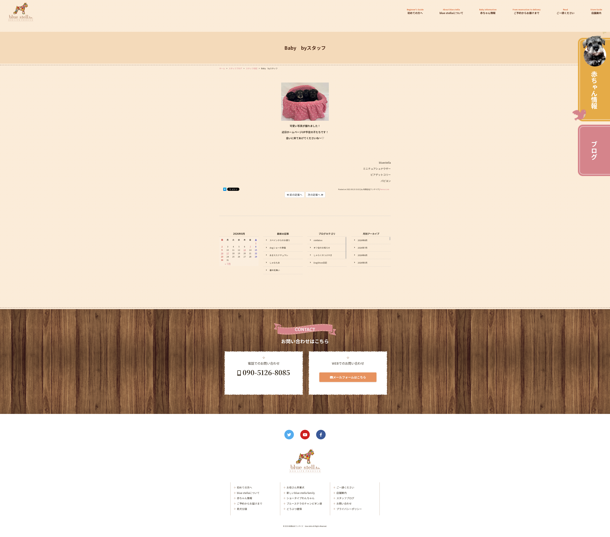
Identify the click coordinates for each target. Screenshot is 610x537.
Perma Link (384, 189)
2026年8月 (362, 240)
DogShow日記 (320, 262)
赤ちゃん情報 (594, 90)
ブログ (594, 150)
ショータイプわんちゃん (301, 498)
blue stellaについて (451, 11)
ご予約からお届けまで (527, 11)
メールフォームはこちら (349, 377)
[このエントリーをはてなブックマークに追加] (224, 190)
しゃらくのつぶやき (323, 255)
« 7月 (228, 264)
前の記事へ (295, 195)
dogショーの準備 (278, 247)
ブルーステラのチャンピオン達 (304, 503)
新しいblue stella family (301, 493)
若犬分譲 (242, 509)
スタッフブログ (345, 498)
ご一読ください (565, 11)
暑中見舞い (275, 270)
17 (228, 253)
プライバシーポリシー (349, 509)
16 (222, 253)
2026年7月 (362, 247)
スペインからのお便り (280, 240)
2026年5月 (362, 262)
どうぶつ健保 (294, 509)
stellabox (318, 240)
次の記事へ (314, 195)
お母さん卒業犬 (295, 487)
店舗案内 (596, 11)
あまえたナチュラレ (279, 255)
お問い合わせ (344, 503)
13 (245, 250)
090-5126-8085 (266, 372)
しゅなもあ (275, 262)
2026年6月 (362, 255)
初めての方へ (415, 11)
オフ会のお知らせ (322, 247)
